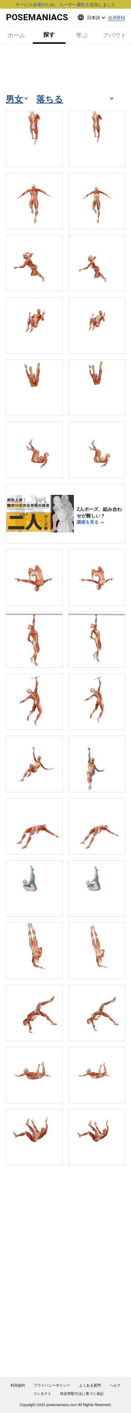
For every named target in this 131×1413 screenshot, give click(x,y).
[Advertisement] (65, 68)
